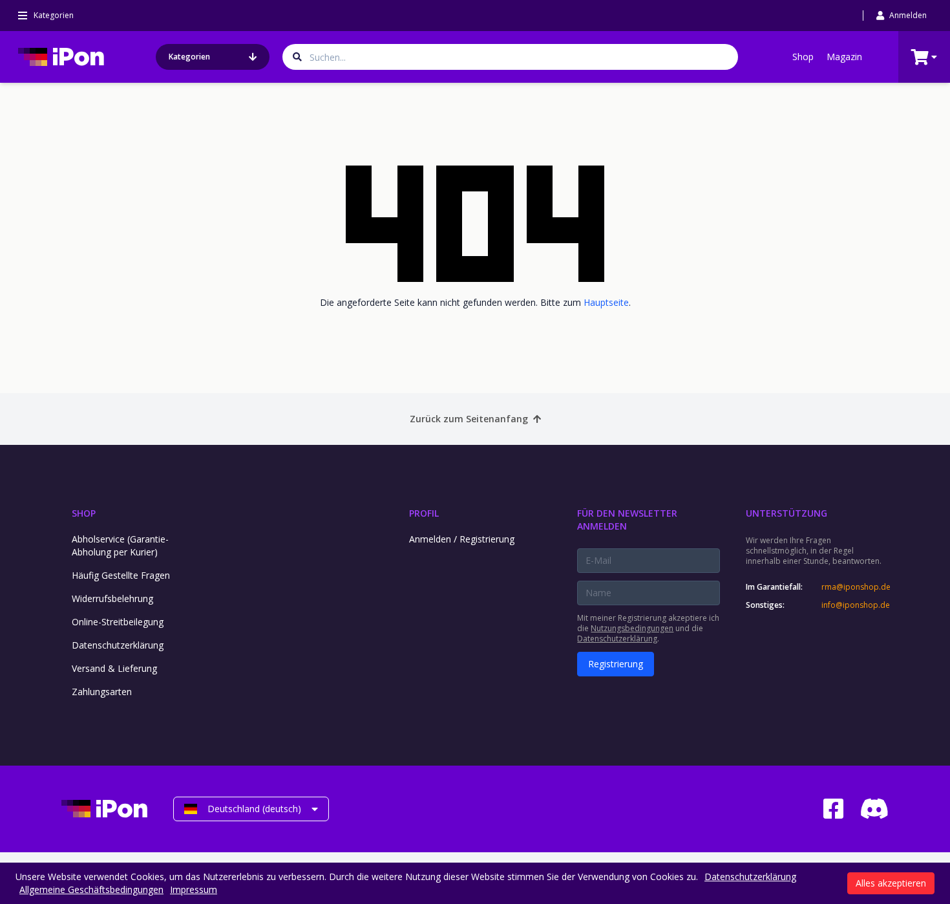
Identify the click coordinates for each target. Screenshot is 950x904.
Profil (424, 513)
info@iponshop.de (855, 605)
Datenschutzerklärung (118, 645)
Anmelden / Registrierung (461, 539)
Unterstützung (786, 513)
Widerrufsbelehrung (112, 598)
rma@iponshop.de (855, 587)
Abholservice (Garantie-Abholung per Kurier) (120, 545)
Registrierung (615, 664)
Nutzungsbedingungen (632, 628)
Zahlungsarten (102, 691)
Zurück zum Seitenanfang (469, 419)
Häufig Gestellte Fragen (121, 575)
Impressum (193, 889)
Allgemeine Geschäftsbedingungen (91, 889)
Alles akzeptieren (891, 883)
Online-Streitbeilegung (118, 622)
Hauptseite (606, 302)
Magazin (844, 56)
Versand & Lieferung (114, 668)
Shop (803, 56)
